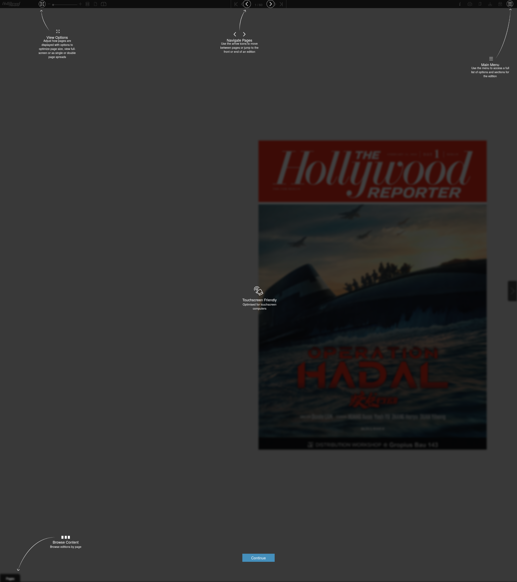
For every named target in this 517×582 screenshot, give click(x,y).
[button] (258, 558)
